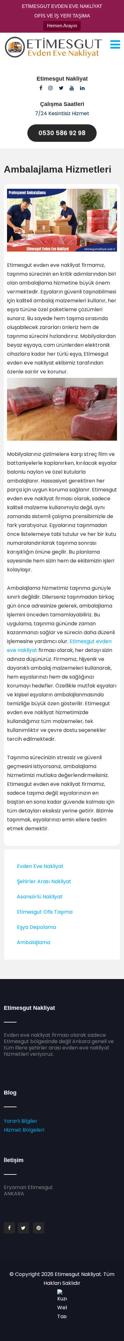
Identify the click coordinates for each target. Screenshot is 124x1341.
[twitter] (61, 87)
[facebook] (40, 87)
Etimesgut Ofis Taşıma (44, 912)
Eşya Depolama (36, 927)
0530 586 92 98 (62, 133)
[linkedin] (82, 87)
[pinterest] (38, 1227)
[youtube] (72, 87)
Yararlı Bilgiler (21, 1121)
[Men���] (115, 44)
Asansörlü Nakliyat (40, 896)
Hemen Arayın (62, 25)
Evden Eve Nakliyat (40, 866)
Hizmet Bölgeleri (24, 1130)
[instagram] (50, 87)
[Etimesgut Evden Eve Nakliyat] (55, 56)
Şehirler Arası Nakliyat (44, 881)
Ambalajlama (33, 942)
